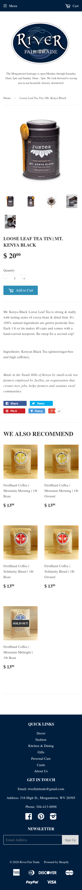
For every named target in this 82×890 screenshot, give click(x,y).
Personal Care (41, 758)
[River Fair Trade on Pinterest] (41, 817)
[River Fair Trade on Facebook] (28, 817)
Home (7, 98)
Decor (41, 733)
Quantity (9, 270)
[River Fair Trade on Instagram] (53, 817)
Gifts (41, 752)
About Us (41, 771)
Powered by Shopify (56, 862)
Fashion (41, 739)
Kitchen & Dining (41, 745)
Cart (75, 5)
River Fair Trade (30, 862)
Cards (41, 764)
